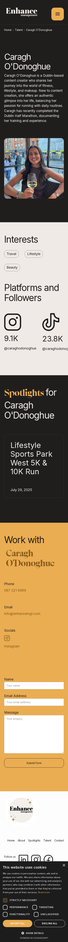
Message (11, 712)
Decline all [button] (49, 923)
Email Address (15, 696)
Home (8, 29)
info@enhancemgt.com (22, 614)
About (21, 840)
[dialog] (34, 901)
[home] (20, 13)
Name (8, 679)
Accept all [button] (17, 923)
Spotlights (34, 840)
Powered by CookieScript (34, 937)
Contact (59, 840)
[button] (57, 14)
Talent (19, 29)
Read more (44, 892)
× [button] (63, 865)
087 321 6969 (15, 590)
